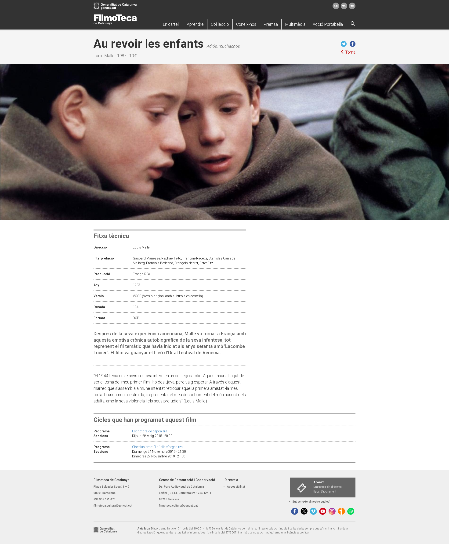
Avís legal (143, 528)
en (352, 5)
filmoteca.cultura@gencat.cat (113, 505)
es (344, 5)
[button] (171, 24)
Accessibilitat (236, 486)
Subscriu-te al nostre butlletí (311, 501)
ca (336, 5)
